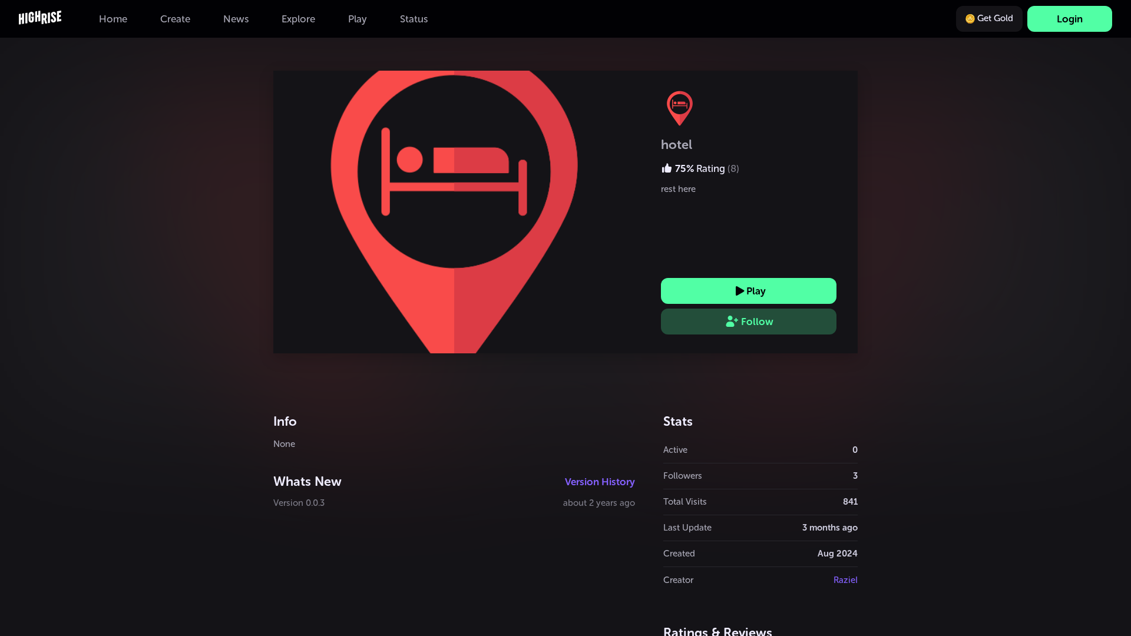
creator (678, 580)
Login (1070, 19)
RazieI (846, 580)
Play (756, 291)
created (679, 553)
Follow (757, 321)
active (675, 450)
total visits (685, 501)
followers (682, 476)
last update (687, 527)
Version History (600, 481)
